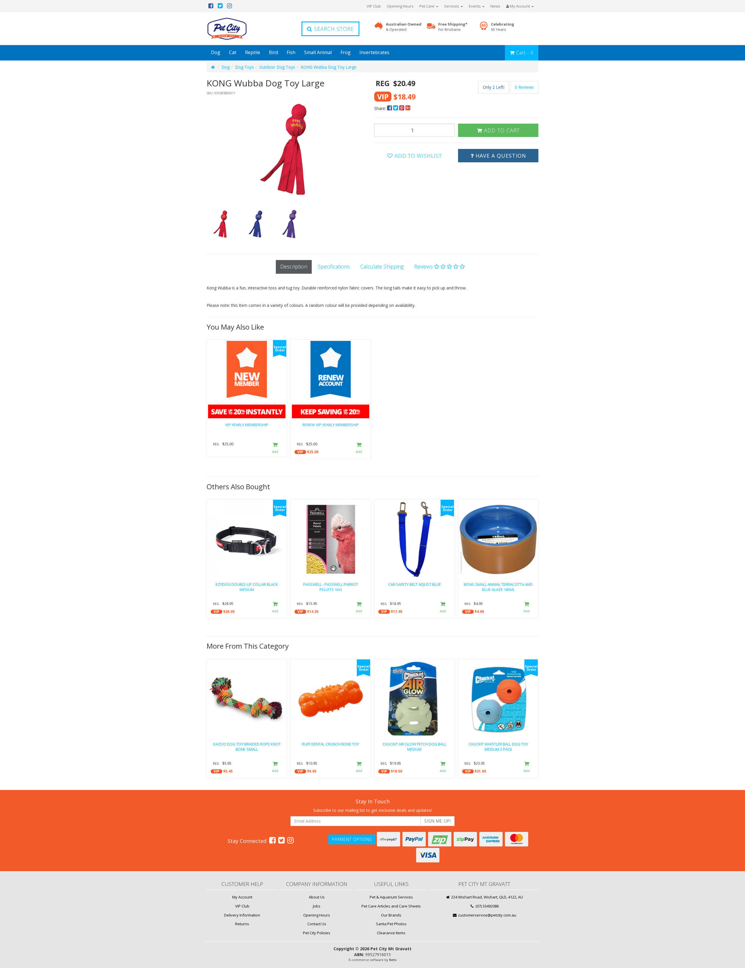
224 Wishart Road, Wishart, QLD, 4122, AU (486, 897)
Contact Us (316, 923)
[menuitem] (390, 108)
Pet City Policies (316, 932)
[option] (289, 149)
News (495, 6)
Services (452, 6)
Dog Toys (244, 67)
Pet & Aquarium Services (391, 897)
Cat (232, 52)
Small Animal (318, 52)
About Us (317, 897)
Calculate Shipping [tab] (382, 266)
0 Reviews (524, 87)
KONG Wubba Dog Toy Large (328, 67)
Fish (291, 52)
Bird (273, 52)
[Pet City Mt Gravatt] (236, 28)
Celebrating (502, 27)
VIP (300, 451)
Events (475, 6)
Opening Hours (400, 6)
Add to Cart (501, 130)
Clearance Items (391, 932)
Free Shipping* (452, 27)
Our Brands (391, 915)
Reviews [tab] (424, 266)
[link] (272, 840)
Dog (215, 52)
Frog (345, 52)
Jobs (316, 906)
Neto (393, 960)
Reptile (252, 52)
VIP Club (374, 6)
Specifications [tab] (334, 266)
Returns (242, 923)
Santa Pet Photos (391, 923)
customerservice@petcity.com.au (486, 915)
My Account (242, 897)
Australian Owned (403, 27)
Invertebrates (374, 52)
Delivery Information (242, 915)
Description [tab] (293, 266)
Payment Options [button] (352, 839)
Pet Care (427, 6)
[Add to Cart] (275, 448)
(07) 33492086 (487, 906)
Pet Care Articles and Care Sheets (391, 906)
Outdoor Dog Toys (277, 67)
